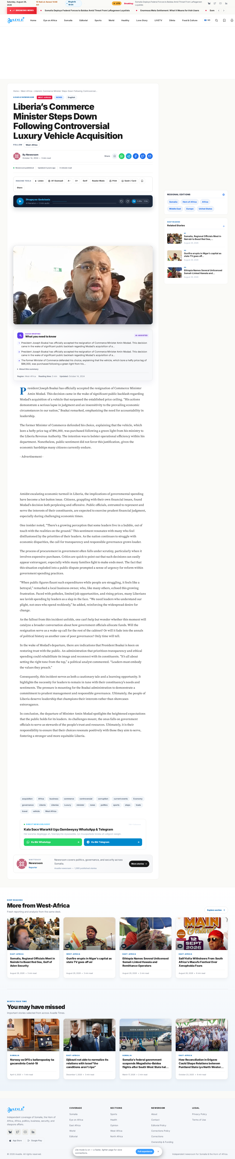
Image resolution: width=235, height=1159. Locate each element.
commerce (69, 799)
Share (19, 188)
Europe (189, 209)
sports (116, 805)
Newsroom (32, 154)
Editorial (83, 20)
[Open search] (216, 20)
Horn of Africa (190, 202)
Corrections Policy (160, 1131)
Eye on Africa (50, 20)
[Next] (224, 10)
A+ (76, 181)
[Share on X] (143, 156)
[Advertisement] (117, 52)
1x (134, 201)
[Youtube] (220, 3)
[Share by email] (150, 156)
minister (80, 805)
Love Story (142, 20)
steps (127, 805)
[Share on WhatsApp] (122, 156)
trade (138, 805)
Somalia (68, 20)
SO (207, 20)
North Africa (116, 1136)
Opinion (114, 1125)
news (92, 805)
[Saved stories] (224, 20)
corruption (103, 799)
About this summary (28, 369)
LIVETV (158, 20)
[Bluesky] (209, 3)
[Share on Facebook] (136, 156)
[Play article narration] (20, 201)
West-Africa (26, 91)
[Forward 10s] (127, 201)
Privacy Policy (199, 1114)
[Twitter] (215, 3)
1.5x (146, 201)
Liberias (55, 805)
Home (33, 20)
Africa (41, 799)
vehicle (36, 811)
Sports (98, 20)
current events (121, 799)
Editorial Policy (158, 1125)
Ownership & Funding (162, 1142)
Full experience (145, 1151)
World (111, 20)
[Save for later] (115, 156)
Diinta (172, 20)
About (154, 1114)
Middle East (175, 209)
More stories (137, 864)
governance (28, 805)
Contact (155, 1119)
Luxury (67, 805)
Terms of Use (199, 1119)
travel (24, 811)
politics (104, 805)
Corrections (157, 1136)
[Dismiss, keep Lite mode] (158, 1151)
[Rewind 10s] (121, 201)
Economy (137, 799)
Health (113, 1119)
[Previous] (218, 10)
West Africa (50, 811)
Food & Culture (189, 20)
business (54, 799)
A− (69, 181)
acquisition (27, 799)
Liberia (42, 805)
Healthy (125, 20)
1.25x (139, 201)
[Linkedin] (226, 3)
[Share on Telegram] (129, 156)
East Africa (75, 1125)
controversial (86, 799)
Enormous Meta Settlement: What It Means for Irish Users (169, 10)
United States (205, 209)
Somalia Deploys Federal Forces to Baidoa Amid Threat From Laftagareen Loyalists (87, 10)
